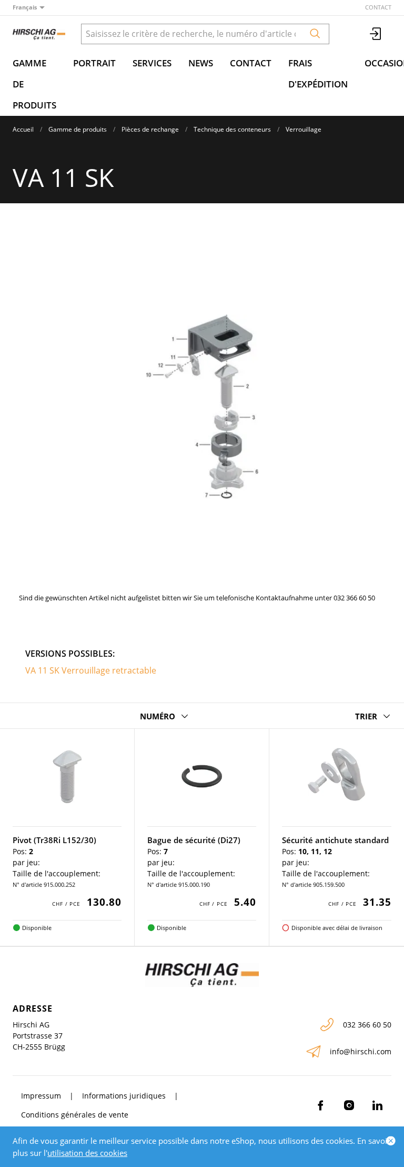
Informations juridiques (124, 1096)
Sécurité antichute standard (335, 840)
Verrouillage (303, 129)
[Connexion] (376, 33)
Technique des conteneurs (232, 129)
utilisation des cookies (87, 1153)
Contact (378, 7)
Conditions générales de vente (74, 1115)
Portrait (94, 63)
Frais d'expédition (318, 73)
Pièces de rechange (150, 129)
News (200, 63)
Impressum (41, 1096)
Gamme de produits (34, 84)
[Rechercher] (315, 34)
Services (152, 63)
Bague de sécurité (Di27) (193, 840)
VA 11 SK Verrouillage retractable (90, 670)
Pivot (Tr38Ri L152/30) (54, 840)
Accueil (23, 129)
